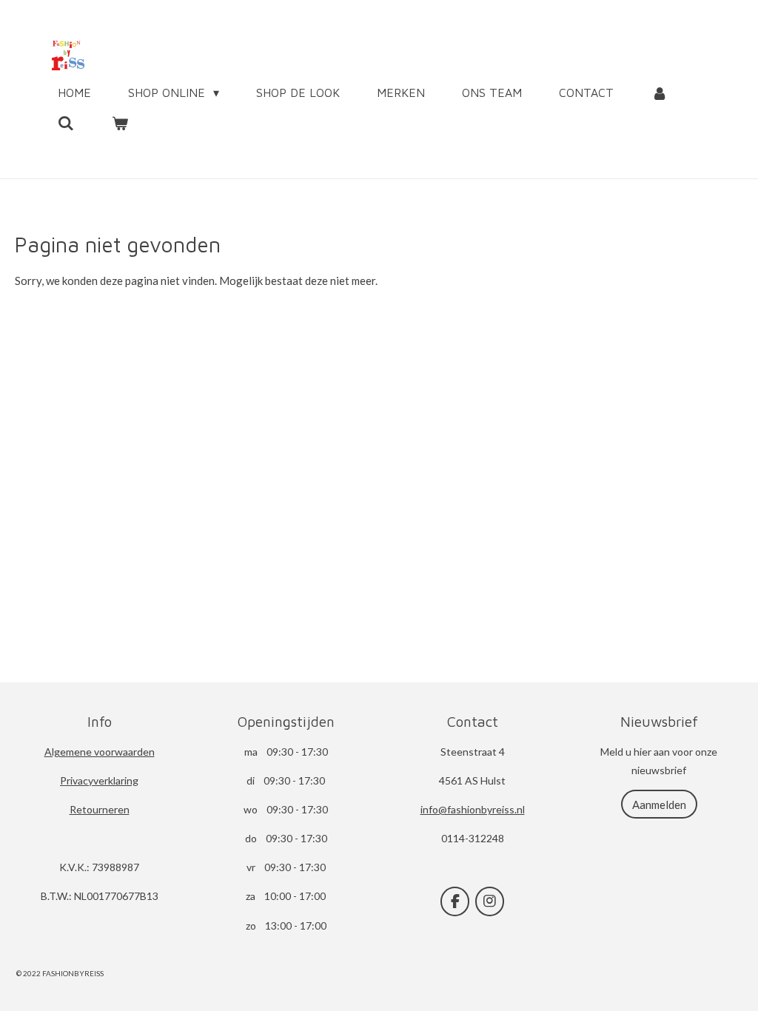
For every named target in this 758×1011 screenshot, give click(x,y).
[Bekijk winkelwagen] (119, 123)
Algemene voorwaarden (99, 751)
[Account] (659, 92)
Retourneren (100, 809)
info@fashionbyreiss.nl (472, 809)
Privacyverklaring (99, 780)
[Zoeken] (66, 123)
